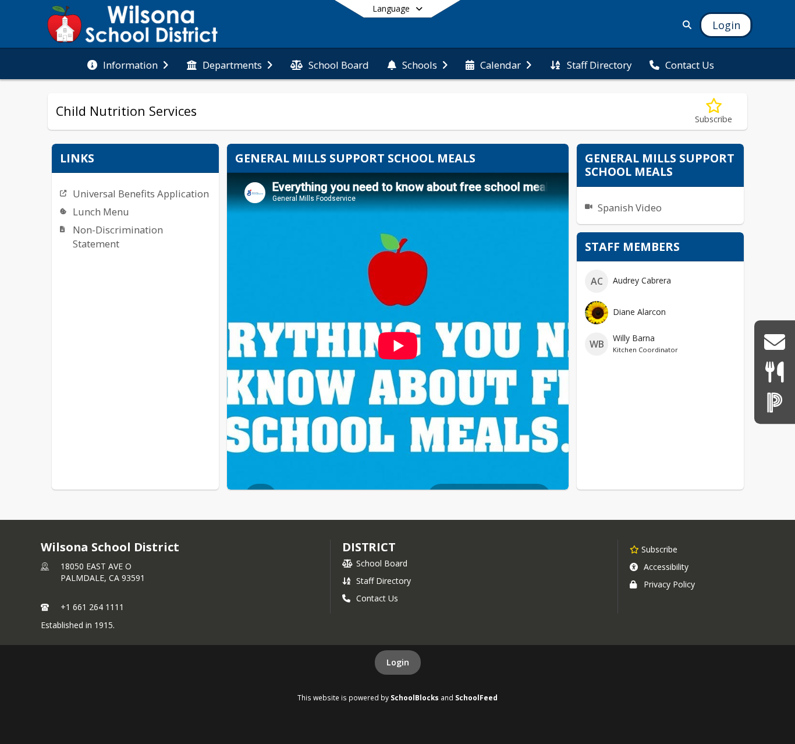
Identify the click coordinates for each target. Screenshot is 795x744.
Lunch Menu (101, 211)
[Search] (685, 24)
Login (397, 662)
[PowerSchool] (774, 402)
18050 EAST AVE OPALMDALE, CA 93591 (103, 572)
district (369, 547)
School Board (381, 563)
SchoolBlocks (415, 697)
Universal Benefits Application (141, 193)
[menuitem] (127, 64)
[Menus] (774, 371)
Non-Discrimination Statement (118, 236)
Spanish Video (630, 207)
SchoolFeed (476, 697)
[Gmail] (774, 342)
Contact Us (377, 598)
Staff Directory (383, 580)
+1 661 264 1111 (92, 606)
